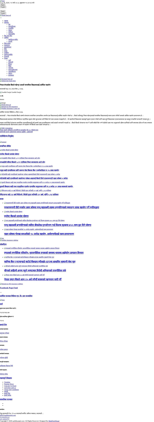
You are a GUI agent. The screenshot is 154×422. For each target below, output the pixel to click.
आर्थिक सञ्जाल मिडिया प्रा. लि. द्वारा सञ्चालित (16, 296)
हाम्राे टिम (3, 325)
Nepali (3, 5)
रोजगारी (6, 56)
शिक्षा (9, 66)
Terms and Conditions (11, 390)
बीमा (5, 49)
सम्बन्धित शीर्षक (5, 146)
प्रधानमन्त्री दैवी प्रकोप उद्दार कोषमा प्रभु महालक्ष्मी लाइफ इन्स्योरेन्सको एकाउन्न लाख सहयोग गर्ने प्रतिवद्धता (51, 207)
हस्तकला (11, 75)
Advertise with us (10, 388)
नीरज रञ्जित (4, 341)
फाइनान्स (7, 45)
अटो (9, 60)
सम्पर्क (6, 391)
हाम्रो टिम (7, 393)
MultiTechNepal (54, 421)
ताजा (1, 199)
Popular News (9, 384)
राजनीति (10, 28)
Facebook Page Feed (9, 288)
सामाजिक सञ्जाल (6, 399)
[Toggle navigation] (1, 17)
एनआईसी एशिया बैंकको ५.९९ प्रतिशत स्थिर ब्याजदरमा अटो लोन (22, 162)
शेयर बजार (7, 43)
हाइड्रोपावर (7, 47)
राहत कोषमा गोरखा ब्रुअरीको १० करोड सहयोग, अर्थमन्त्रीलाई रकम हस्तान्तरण (39, 234)
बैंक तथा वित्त (8, 36)
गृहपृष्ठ (6, 21)
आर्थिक (6, 38)
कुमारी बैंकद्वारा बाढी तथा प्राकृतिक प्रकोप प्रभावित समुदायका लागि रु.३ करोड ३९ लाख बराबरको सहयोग (36, 186)
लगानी (10, 41)
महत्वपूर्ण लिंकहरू (6, 378)
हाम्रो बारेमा (7, 395)
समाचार (6, 23)
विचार (10, 64)
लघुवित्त (6, 53)
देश (9, 24)
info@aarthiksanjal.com (8, 415)
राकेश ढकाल (4, 349)
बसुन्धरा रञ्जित (4, 333)
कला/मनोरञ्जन (12, 70)
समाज (10, 30)
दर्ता (1, 304)
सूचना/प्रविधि (8, 55)
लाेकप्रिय (3, 244)
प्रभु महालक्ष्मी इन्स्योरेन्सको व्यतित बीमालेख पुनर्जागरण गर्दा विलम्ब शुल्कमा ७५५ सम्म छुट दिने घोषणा (47, 225)
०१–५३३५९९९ (4, 419)
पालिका (10, 32)
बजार (5, 51)
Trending (7, 382)
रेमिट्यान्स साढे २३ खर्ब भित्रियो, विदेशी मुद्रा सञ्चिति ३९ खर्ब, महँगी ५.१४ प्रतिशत (29, 194)
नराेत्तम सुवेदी (4, 358)
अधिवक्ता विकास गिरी (6, 366)
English (3, 7)
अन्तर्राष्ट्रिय (12, 71)
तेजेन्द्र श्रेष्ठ (4, 374)
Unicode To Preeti (10, 386)
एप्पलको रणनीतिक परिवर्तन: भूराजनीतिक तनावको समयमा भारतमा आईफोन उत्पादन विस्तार (43, 252)
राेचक (6, 58)
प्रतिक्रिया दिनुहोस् (7, 136)
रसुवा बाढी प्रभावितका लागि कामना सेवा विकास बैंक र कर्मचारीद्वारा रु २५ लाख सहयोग (29, 170)
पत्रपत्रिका (12, 26)
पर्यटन (10, 73)
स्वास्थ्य (10, 68)
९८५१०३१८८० (4, 417)
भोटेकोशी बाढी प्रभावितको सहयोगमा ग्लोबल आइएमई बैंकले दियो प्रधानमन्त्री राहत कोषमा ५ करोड (34, 178)
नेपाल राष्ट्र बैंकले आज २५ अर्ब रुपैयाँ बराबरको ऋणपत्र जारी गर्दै (32, 279)
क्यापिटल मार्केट (13, 39)
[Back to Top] (1, 292)
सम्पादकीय (11, 34)
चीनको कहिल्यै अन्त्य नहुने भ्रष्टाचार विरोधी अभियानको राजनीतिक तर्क (35, 270)
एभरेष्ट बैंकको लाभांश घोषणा (9, 154)
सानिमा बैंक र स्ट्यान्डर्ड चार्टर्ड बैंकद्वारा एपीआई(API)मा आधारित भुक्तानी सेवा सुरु (39, 261)
